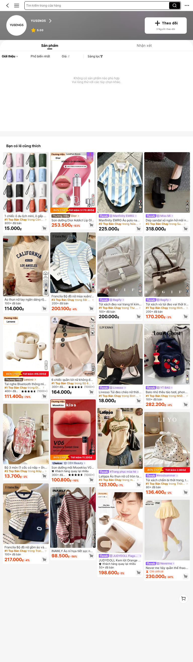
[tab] (49, 45)
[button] (7, 5)
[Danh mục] (16, 5)
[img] (26, 374)
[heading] (84, 21)
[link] (17, 25)
